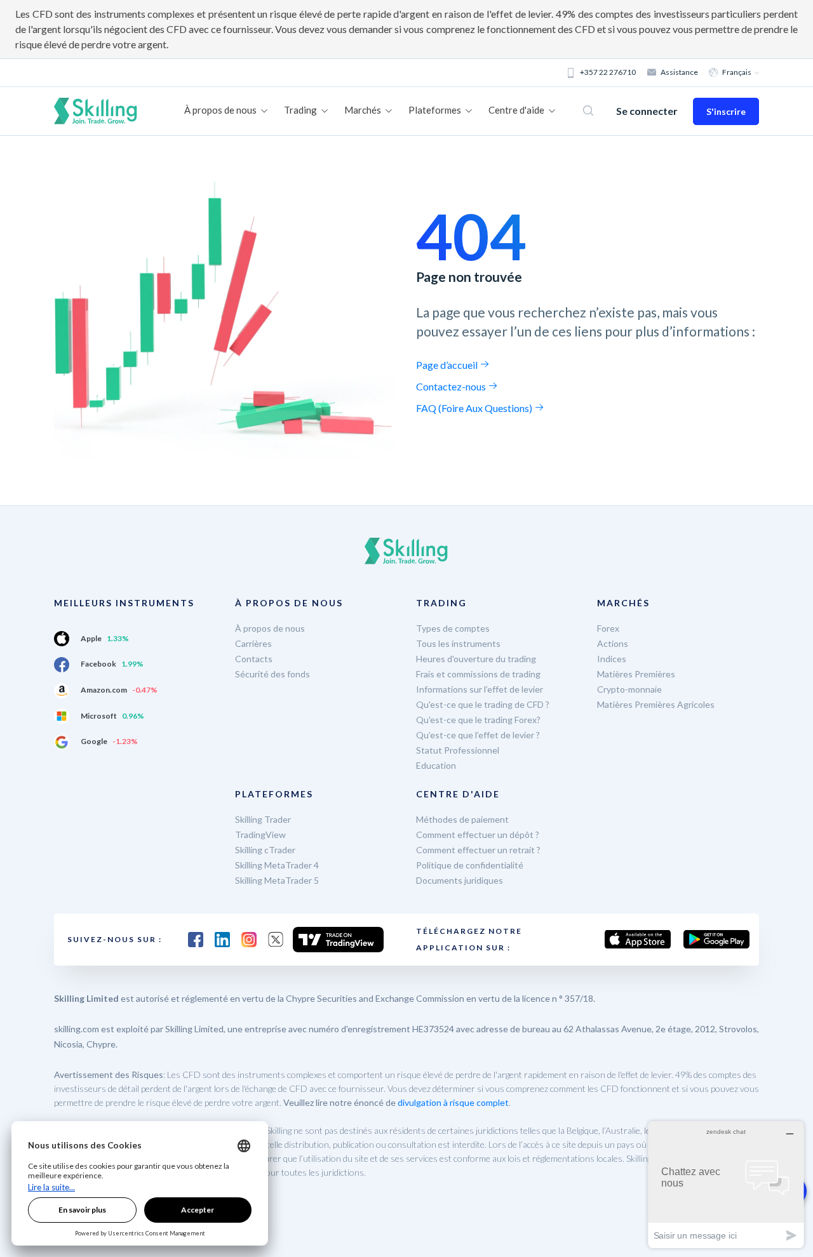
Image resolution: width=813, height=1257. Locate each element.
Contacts (253, 658)
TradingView (260, 834)
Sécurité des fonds (272, 673)
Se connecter (647, 111)
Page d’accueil (448, 365)
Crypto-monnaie (629, 689)
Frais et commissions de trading (478, 673)
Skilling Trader (263, 819)
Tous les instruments (458, 643)
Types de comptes (453, 628)
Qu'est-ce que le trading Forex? (478, 719)
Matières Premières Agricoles (656, 704)
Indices (611, 658)
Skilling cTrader (265, 849)
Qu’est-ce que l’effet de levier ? (478, 734)
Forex (608, 628)
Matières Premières (636, 673)
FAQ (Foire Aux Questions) (475, 408)
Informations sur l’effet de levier (479, 689)
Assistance (679, 72)
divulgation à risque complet (453, 1102)
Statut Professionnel (457, 750)
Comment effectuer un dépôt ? (477, 834)
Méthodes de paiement (462, 819)
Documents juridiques (459, 880)
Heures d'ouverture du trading (476, 658)
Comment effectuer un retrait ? (478, 849)
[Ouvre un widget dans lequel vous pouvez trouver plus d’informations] (726, 1184)
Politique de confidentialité (469, 865)
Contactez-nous (452, 386)
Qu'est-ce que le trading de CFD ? (482, 704)
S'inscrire (726, 111)
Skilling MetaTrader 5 (277, 880)
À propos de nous (270, 628)
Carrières (253, 643)
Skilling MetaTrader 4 (277, 865)
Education (436, 765)
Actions (612, 643)
